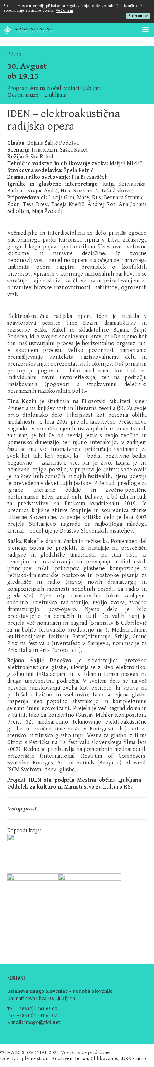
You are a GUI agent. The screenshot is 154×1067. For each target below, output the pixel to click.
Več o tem (64, 10)
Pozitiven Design (70, 1059)
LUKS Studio (132, 1059)
